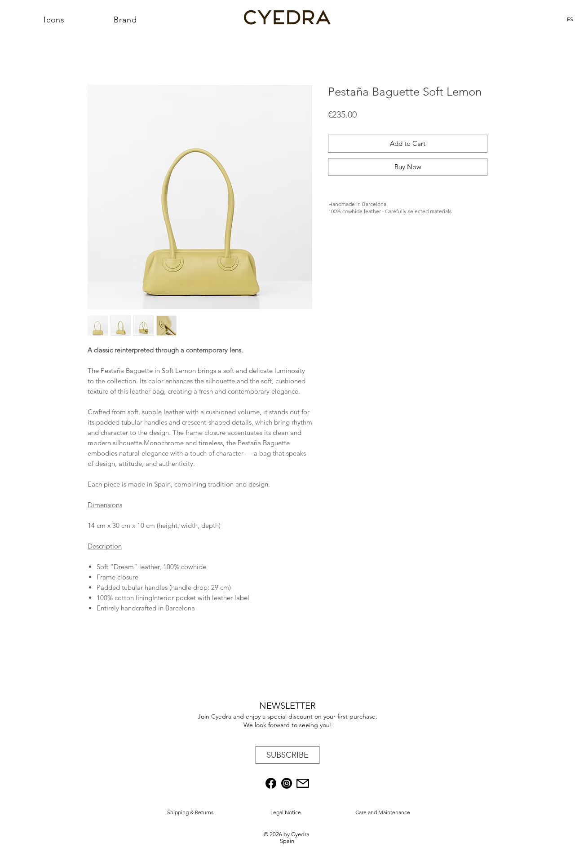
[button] (287, 755)
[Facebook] (270, 783)
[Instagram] (286, 783)
